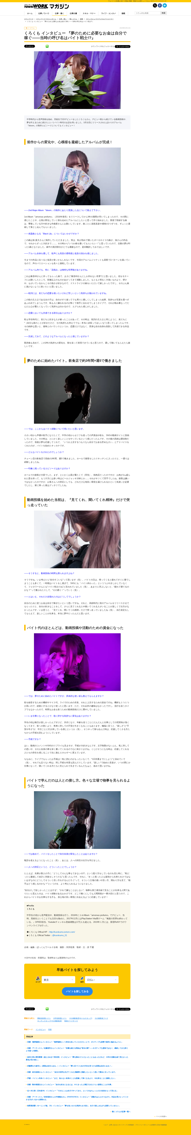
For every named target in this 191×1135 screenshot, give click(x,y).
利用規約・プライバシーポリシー (138, 1125)
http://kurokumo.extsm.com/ (62, 932)
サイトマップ (123, 1125)
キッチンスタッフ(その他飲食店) (49, 1021)
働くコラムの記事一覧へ (121, 1112)
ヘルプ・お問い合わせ (110, 1125)
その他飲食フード (101, 1018)
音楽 (50, 1029)
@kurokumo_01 (59, 935)
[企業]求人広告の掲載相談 (159, 1125)
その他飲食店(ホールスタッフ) (80, 1018)
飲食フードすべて (71, 1021)
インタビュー (41, 1029)
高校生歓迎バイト (44, 1018)
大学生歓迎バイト (60, 1018)
